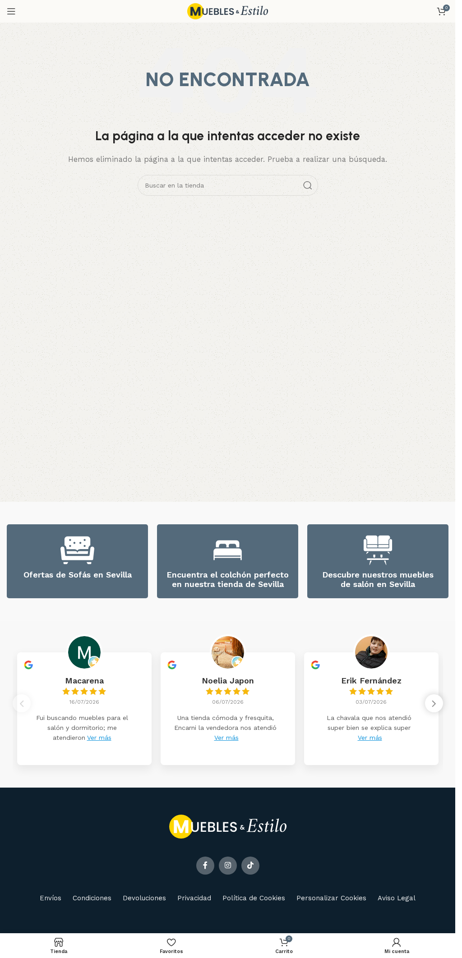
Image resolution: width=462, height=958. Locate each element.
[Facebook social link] (205, 866)
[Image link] (227, 826)
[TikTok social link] (250, 866)
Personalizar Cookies (331, 898)
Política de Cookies (253, 898)
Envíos (50, 898)
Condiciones (92, 898)
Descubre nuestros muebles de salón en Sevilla (378, 579)
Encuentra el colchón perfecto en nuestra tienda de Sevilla (227, 579)
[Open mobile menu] (11, 11)
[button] (434, 703)
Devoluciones (144, 898)
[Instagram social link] (228, 866)
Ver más (99, 737)
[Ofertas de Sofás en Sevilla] (77, 550)
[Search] (307, 185)
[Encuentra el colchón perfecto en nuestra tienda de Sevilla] (228, 550)
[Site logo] (227, 11)
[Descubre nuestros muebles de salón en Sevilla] (378, 550)
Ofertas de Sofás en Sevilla (77, 574)
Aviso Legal (397, 898)
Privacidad (194, 898)
